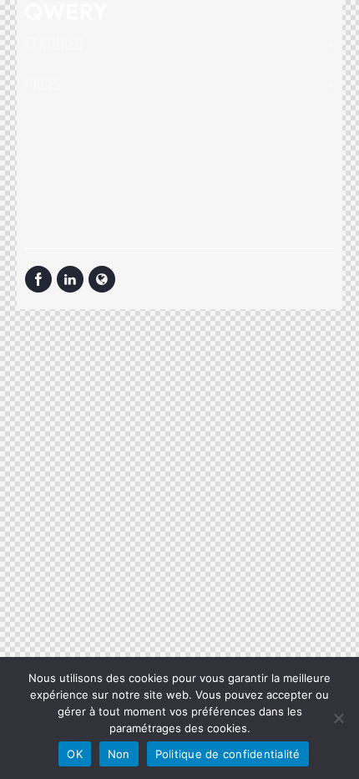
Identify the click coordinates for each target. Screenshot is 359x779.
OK (75, 754)
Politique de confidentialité (228, 754)
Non (119, 754)
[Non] (338, 718)
